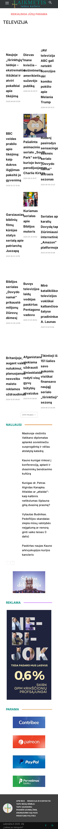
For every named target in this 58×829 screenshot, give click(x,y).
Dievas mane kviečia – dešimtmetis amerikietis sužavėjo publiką (33, 70)
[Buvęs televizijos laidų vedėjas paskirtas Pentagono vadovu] (31, 271)
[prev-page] (8, 563)
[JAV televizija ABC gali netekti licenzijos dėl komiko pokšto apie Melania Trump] (48, 38)
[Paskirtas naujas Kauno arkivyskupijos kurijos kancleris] (13, 549)
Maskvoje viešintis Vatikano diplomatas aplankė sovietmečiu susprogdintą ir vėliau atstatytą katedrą (36, 442)
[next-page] (12, 563)
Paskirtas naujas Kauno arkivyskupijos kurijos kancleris (37, 550)
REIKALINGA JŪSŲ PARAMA (29, 14)
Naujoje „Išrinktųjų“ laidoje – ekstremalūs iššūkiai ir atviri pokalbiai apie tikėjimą (15, 75)
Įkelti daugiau (28, 415)
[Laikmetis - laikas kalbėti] (29, 4)
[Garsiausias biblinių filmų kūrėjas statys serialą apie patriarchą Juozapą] (15, 201)
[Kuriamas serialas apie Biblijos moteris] (30, 199)
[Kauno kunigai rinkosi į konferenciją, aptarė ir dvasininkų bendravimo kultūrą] (13, 464)
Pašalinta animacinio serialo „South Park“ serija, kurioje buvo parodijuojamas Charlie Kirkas (35, 157)
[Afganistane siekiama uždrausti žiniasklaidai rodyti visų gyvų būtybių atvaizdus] (32, 343)
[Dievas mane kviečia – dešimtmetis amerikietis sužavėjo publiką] (33, 40)
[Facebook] (45, 825)
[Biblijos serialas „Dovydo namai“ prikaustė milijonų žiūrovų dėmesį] (13, 270)
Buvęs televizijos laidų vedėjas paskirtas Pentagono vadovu (31, 299)
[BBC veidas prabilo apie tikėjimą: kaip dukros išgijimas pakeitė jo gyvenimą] (13, 121)
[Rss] (52, 825)
